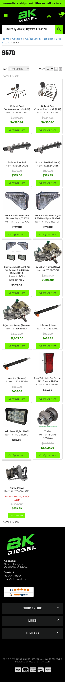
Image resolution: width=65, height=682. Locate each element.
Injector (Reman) (17, 378)
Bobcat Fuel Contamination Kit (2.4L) (47, 108)
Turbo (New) (17, 488)
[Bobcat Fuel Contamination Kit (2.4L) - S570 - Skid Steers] (48, 91)
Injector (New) (48, 325)
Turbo (47, 431)
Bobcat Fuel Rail (17, 162)
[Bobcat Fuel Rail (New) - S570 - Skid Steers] (48, 147)
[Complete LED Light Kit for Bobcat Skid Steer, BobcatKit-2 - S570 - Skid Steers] (17, 252)
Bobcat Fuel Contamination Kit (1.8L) (17, 108)
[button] (32, 29)
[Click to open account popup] (49, 15)
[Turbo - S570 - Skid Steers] (48, 416)
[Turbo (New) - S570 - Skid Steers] (17, 473)
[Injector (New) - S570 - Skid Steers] (48, 310)
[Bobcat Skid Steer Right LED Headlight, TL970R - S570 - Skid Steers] (48, 200)
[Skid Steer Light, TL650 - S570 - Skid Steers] (17, 416)
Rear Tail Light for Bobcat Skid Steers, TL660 (47, 380)
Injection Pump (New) (48, 267)
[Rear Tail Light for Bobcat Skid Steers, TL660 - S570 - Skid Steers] (48, 363)
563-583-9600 (12, 576)
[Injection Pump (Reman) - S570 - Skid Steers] (17, 310)
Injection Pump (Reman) (16, 325)
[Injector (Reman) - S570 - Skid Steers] (17, 363)
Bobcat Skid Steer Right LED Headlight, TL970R (48, 217)
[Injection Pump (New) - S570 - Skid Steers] (48, 252)
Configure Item (16, 129)
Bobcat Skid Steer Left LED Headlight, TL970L (17, 217)
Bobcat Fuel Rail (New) (47, 162)
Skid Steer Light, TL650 (16, 431)
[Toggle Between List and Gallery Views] (58, 69)
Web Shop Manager (39, 662)
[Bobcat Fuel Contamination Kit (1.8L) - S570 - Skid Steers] (17, 91)
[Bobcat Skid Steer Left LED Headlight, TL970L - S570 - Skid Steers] (17, 200)
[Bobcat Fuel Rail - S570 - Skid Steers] (17, 147)
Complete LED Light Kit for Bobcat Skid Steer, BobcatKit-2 (17, 270)
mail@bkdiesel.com (16, 579)
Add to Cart (16, 515)
